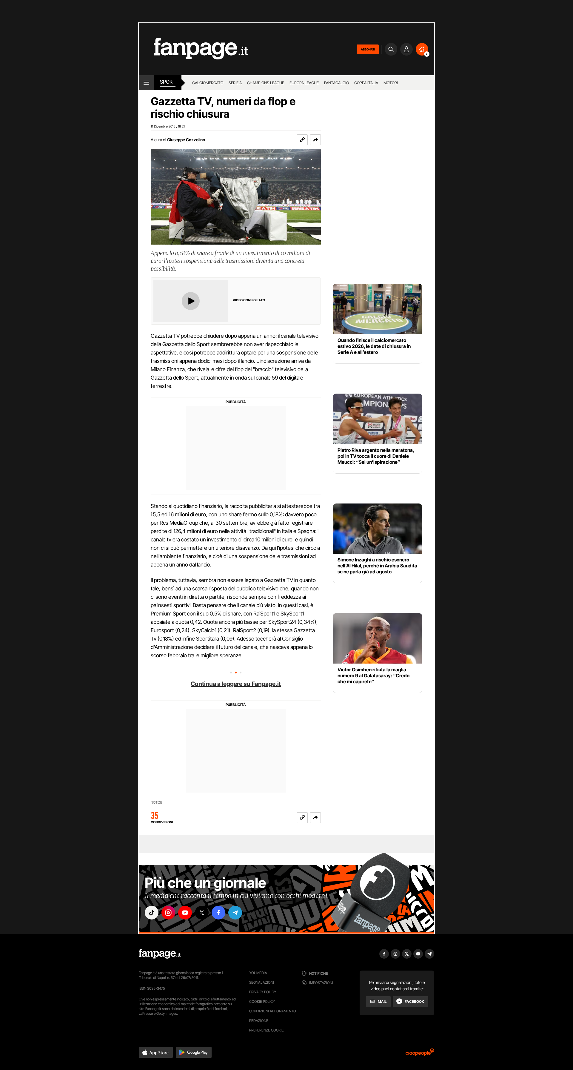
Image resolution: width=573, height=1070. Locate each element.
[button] (315, 139)
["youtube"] (185, 912)
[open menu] (146, 82)
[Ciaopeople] (420, 1054)
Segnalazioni (261, 982)
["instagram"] (168, 912)
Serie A (235, 82)
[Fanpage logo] (193, 49)
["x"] (202, 912)
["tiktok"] (151, 912)
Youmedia (258, 973)
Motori (390, 82)
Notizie (156, 802)
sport (167, 82)
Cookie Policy (262, 1001)
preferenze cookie (266, 1030)
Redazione (258, 1020)
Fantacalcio (336, 82)
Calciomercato (207, 82)
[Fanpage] (160, 954)
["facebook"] (218, 912)
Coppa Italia (366, 82)
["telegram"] (235, 912)
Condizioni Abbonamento (272, 1011)
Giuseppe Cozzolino (186, 139)
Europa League (304, 82)
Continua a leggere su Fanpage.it (236, 683)
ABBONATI (368, 49)
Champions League (265, 82)
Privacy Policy (262, 992)
